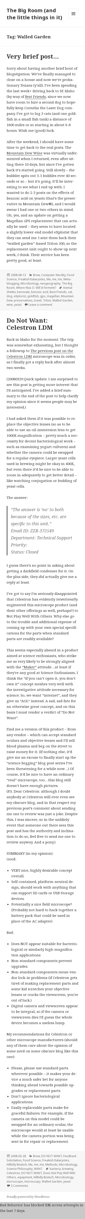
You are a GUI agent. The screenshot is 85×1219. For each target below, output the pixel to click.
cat (70, 292)
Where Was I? (25, 288)
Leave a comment (40, 305)
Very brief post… (33, 56)
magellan (53, 296)
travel (38, 300)
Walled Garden (62, 300)
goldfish (33, 296)
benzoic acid (39, 292)
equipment (24, 1177)
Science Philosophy (20, 1169)
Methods (51, 1165)
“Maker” (29, 667)
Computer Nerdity (53, 275)
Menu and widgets (73, 18)
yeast (17, 305)
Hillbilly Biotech (17, 1165)
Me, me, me (54, 279)
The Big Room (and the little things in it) (34, 14)
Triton (47, 300)
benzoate (23, 292)
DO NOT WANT (51, 1156)
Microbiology (30, 283)
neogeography (50, 283)
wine (10, 305)
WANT (38, 1169)
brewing (67, 1169)
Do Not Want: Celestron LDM (30, 324)
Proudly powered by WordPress (28, 1197)
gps (43, 296)
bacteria (55, 1169)
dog (9, 296)
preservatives (23, 300)
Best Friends (35, 96)
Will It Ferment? (46, 288)
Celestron (13, 1173)
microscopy (32, 1181)
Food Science (32, 1160)
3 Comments (19, 1186)
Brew (36, 275)
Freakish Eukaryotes (31, 279)
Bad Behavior (11, 1205)
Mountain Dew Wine (24, 153)
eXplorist (20, 296)
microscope (15, 1181)
